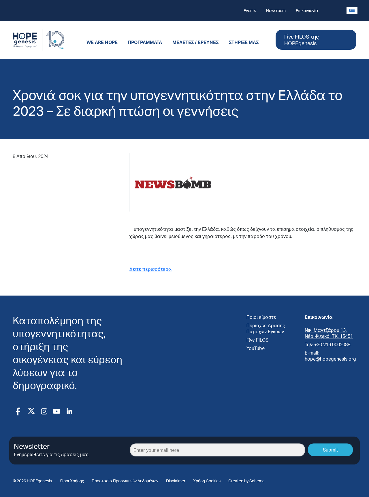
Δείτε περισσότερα (150, 269)
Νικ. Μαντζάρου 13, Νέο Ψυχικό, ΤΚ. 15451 (329, 333)
